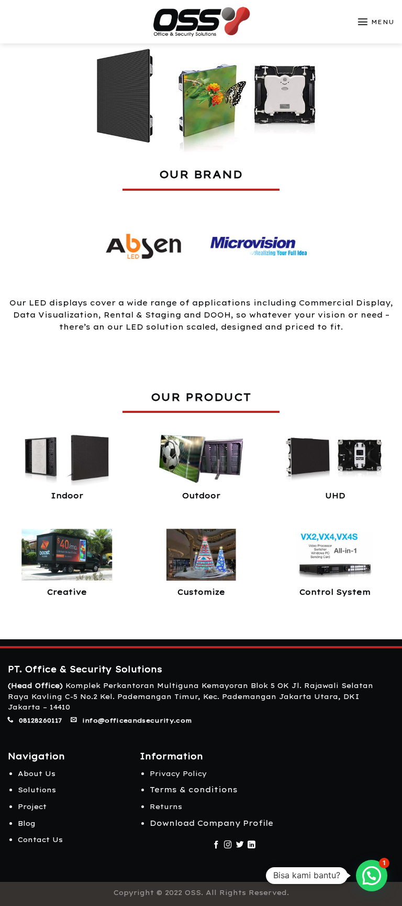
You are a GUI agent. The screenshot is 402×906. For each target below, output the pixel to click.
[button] (371, 875)
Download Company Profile (211, 823)
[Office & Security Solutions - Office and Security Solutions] (201, 21)
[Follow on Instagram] (228, 845)
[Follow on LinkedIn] (251, 845)
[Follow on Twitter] (240, 845)
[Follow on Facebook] (216, 845)
